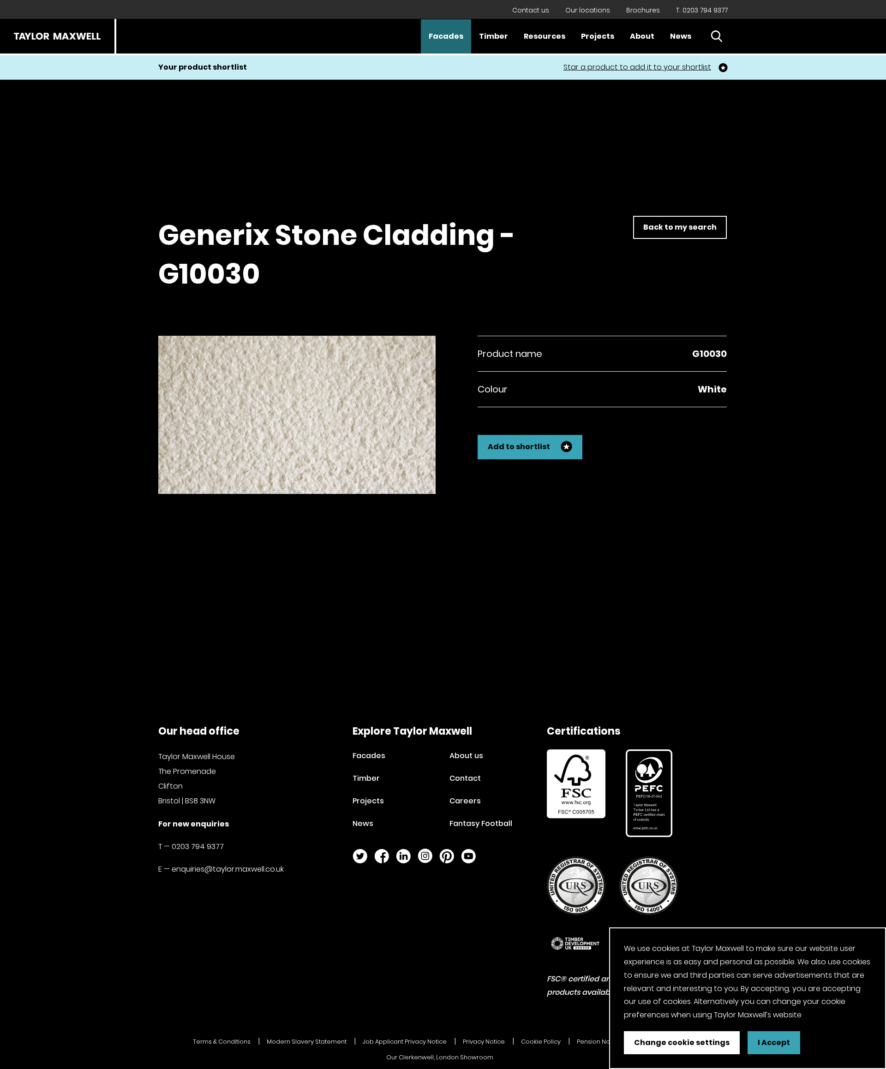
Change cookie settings (682, 1042)
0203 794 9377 (198, 846)
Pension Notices (600, 1041)
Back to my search (680, 227)
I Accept (774, 1042)
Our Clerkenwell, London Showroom (439, 1057)
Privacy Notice (484, 1041)
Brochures (643, 10)
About (642, 36)
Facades (446, 36)
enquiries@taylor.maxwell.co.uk (228, 869)
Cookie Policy (541, 1041)
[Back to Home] (57, 36)
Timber (493, 36)
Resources (544, 36)
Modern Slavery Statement (307, 1041)
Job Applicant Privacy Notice (405, 1041)
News (680, 36)
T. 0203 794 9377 (702, 10)
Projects (597, 36)
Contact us (530, 10)
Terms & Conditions (222, 1041)
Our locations (587, 10)
